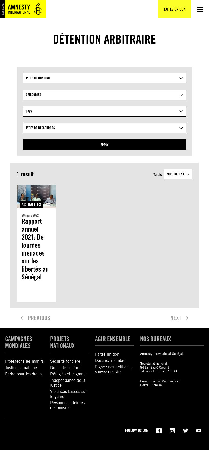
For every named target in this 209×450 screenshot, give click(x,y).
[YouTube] (199, 430)
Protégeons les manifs (24, 361)
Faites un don (107, 354)
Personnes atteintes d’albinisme (67, 405)
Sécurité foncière (65, 361)
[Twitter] (185, 430)
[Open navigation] (200, 9)
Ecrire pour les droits (23, 374)
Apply (104, 145)
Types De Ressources (40, 128)
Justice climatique (21, 367)
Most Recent (175, 174)
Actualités (31, 204)
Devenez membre (110, 360)
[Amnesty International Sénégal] (23, 9)
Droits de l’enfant (65, 367)
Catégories (33, 95)
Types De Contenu (38, 78)
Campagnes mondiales (18, 342)
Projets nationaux (62, 342)
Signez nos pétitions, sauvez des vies (113, 369)
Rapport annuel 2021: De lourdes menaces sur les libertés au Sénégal (35, 249)
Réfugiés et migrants (68, 374)
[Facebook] (159, 430)
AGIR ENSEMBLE (112, 339)
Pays (29, 111)
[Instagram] (172, 430)
